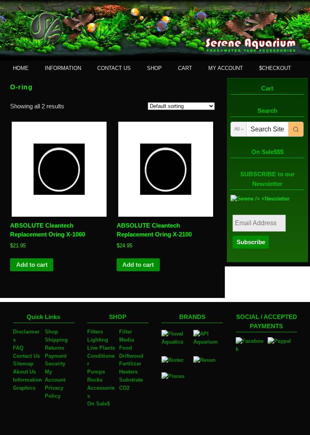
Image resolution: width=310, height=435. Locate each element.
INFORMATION (63, 68)
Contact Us (26, 356)
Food (125, 348)
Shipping (56, 340)
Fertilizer (130, 364)
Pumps (96, 372)
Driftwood (131, 356)
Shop (51, 332)
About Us (24, 372)
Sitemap (23, 364)
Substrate (131, 380)
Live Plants (101, 348)
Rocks (95, 380)
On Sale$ (98, 404)
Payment (56, 356)
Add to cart (32, 265)
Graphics (24, 388)
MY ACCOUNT (225, 68)
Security (55, 364)
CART (185, 68)
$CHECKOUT (275, 68)
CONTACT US (114, 68)
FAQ (18, 348)
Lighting (97, 340)
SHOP (154, 68)
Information (27, 380)
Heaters (128, 372)
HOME (21, 68)
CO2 (124, 388)
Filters (95, 332)
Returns (54, 348)
